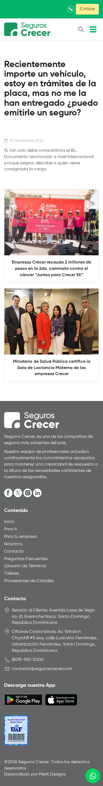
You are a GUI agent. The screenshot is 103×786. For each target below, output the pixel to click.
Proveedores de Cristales (29, 581)
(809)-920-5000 (28, 660)
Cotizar (87, 9)
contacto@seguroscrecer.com (42, 669)
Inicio (9, 522)
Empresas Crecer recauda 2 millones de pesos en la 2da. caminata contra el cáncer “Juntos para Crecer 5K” (51, 268)
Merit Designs (52, 774)
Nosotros (13, 544)
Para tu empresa (20, 537)
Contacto (14, 551)
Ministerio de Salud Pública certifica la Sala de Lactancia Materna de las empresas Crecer (51, 368)
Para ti (10, 529)
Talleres (11, 573)
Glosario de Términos (25, 566)
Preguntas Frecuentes (26, 559)
